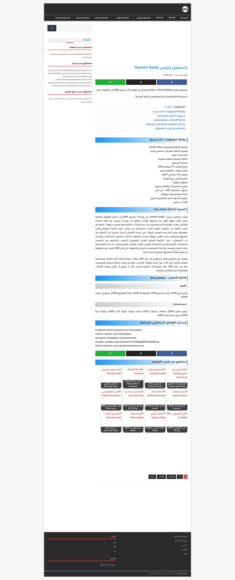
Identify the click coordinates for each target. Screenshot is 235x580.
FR (115, 552)
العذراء (161, 477)
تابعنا (186, 554)
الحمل (75, 99)
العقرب (54, 99)
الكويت (57, 73)
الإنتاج (86, 54)
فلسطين (54, 83)
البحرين (55, 70)
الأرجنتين (67, 70)
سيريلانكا (64, 83)
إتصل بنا (184, 550)
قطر (85, 86)
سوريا (75, 83)
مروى (122, 233)
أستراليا (89, 70)
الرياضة (73, 54)
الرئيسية (184, 18)
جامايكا (61, 80)
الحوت (71, 99)
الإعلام (90, 54)
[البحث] (51, 28)
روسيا (85, 83)
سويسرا (70, 83)
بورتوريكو (76, 80)
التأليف (82, 54)
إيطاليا (71, 70)
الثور (86, 99)
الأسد (90, 99)
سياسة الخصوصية (181, 537)
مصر (152, 477)
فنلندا (89, 86)
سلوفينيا (80, 83)
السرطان (64, 99)
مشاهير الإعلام (101, 18)
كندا (78, 86)
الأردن (63, 70)
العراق (61, 73)
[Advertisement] (141, 45)
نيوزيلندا (58, 86)
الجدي (83, 99)
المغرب (49, 73)
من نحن (185, 545)
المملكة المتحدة (80, 77)
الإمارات (59, 70)
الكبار (60, 54)
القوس (50, 99)
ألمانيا (85, 70)
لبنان (68, 86)
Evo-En (159, 18)
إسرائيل (76, 70)
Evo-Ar (172, 18)
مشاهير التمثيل (144, 18)
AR (115, 543)
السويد (69, 73)
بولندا (71, 80)
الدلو (68, 99)
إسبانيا (81, 70)
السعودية (80, 73)
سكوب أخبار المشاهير (108, 565)
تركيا (68, 80)
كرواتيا (82, 86)
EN (115, 547)
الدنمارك (85, 73)
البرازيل (50, 70)
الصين (65, 73)
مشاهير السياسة (63, 18)
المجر (53, 73)
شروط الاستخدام (181, 541)
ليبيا (65, 86)
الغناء (63, 54)
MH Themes (183, 574)
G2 (180, 477)
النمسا (72, 77)
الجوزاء (79, 99)
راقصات (56, 54)
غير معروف (84, 102)
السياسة (68, 54)
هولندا (53, 86)
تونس (65, 80)
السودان (74, 73)
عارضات (84, 57)
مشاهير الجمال (83, 18)
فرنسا (59, 83)
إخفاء (168, 107)
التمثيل (171, 477)
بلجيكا (81, 80)
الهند (68, 77)
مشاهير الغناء (122, 18)
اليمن (84, 80)
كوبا (75, 86)
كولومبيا (71, 86)
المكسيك (89, 77)
